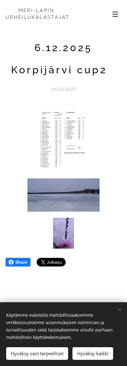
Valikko (115, 14)
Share (21, 262)
